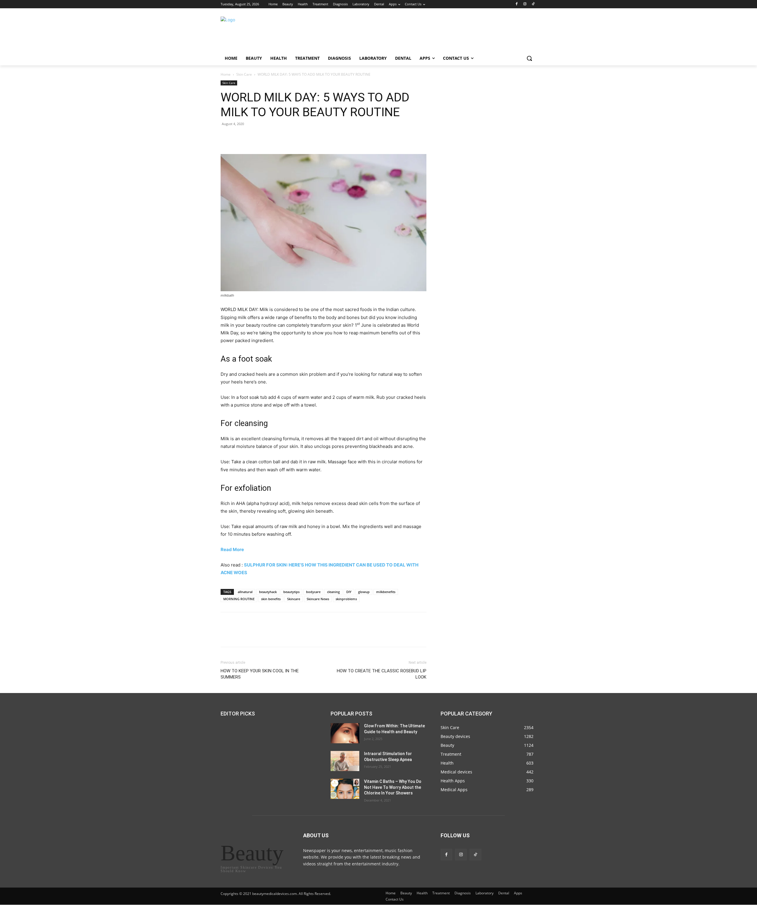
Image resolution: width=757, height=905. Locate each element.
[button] (529, 58)
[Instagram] (524, 4)
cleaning (333, 592)
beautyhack (268, 592)
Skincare (293, 599)
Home (226, 74)
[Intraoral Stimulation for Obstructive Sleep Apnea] (345, 761)
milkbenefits (385, 592)
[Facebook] (516, 4)
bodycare (313, 592)
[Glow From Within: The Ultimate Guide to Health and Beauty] (345, 733)
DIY (349, 592)
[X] (240, 137)
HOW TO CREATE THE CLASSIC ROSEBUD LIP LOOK (381, 674)
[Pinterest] (254, 137)
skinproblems (346, 599)
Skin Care (244, 74)
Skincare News (318, 599)
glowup (364, 592)
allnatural (245, 592)
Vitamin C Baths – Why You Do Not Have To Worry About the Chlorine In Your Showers (392, 787)
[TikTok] (533, 4)
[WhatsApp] (267, 137)
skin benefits (271, 599)
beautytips (291, 592)
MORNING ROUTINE (239, 599)
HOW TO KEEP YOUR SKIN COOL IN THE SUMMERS (260, 674)
